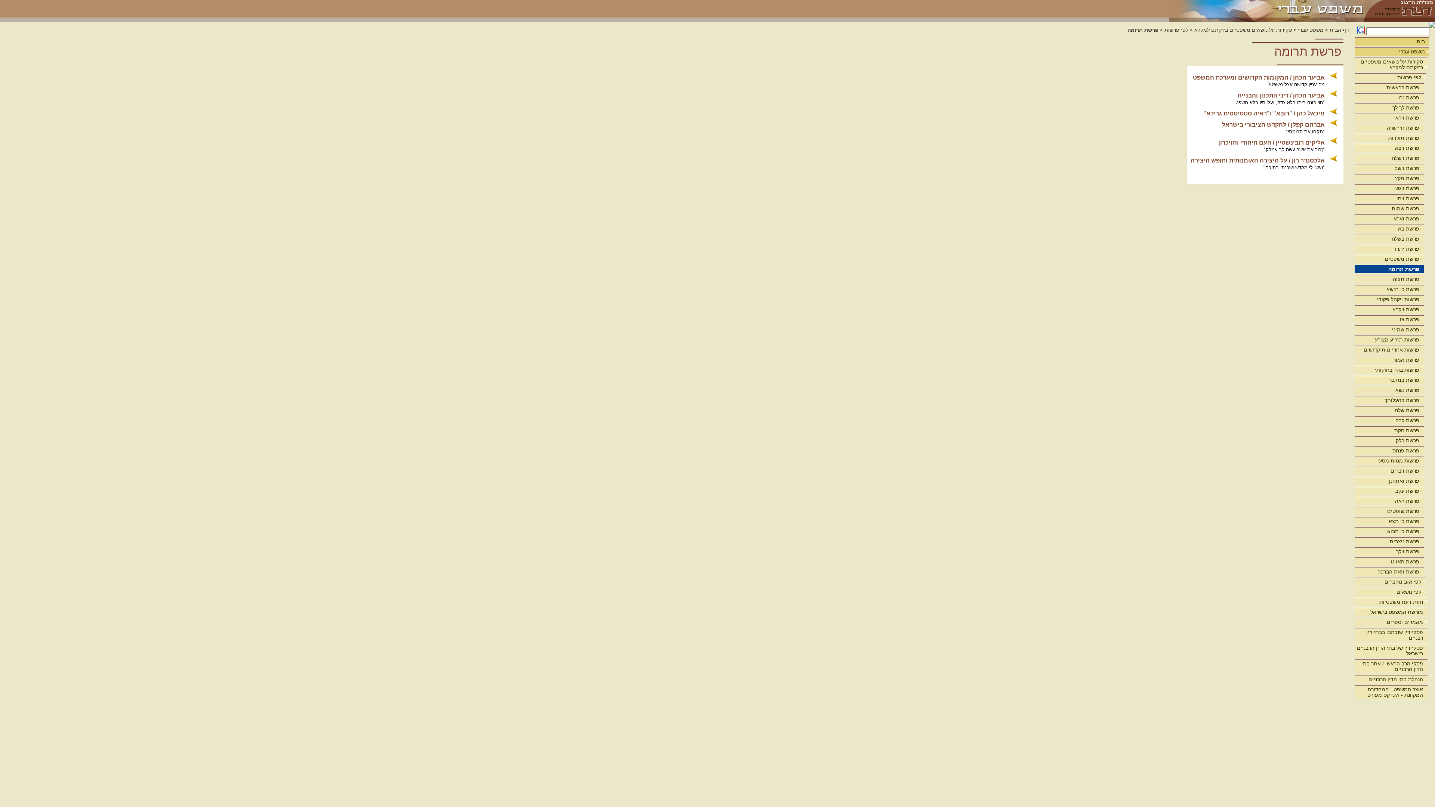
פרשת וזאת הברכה (1398, 572)
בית (1421, 41)
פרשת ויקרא (1405, 309)
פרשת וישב (1407, 168)
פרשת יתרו (1407, 249)
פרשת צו (1409, 319)
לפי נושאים (1409, 592)
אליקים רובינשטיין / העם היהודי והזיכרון (1271, 142)
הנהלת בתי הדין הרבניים (1395, 679)
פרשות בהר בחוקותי (1397, 370)
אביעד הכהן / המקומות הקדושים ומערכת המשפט (1259, 77)
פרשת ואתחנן (1404, 481)
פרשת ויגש (1407, 188)
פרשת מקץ (1407, 178)
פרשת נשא (1407, 390)
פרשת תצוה (1406, 279)
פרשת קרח (1407, 420)
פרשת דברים (1405, 471)
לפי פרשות (1409, 77)
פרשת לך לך (1405, 108)
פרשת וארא (1406, 219)
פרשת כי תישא (1402, 289)
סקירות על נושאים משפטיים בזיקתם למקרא (1392, 64)
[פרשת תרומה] (1266, 9)
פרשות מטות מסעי (1398, 461)
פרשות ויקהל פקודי (1398, 299)
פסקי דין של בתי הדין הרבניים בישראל (1390, 650)
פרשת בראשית (1402, 87)
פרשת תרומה (1403, 269)
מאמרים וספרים (1405, 622)
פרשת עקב (1407, 491)
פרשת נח (1409, 98)
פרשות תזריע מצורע (1397, 340)
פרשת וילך (1407, 551)
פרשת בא (1408, 229)
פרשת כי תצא (1404, 521)
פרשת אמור (1406, 360)
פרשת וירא (1407, 118)
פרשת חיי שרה (1403, 128)
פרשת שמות (1405, 208)
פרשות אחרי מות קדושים (1391, 350)
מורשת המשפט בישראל (1396, 612)
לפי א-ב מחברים (1403, 582)
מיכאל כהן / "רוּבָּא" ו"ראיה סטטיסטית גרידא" (1264, 113)
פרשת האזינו (1405, 562)
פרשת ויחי (1408, 198)
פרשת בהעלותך (1402, 400)
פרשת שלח (1407, 410)
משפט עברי (1412, 52)
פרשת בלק (1407, 440)
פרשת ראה (1407, 501)
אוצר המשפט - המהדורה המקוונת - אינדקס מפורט (1395, 692)
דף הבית (1339, 30)
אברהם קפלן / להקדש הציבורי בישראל (1273, 124)
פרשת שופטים (1403, 511)
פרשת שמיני (1405, 330)
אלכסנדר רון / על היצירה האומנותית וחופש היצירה (1258, 160)
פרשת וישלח (1405, 158)
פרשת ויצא (1407, 148)
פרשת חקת (1406, 430)
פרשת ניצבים (1404, 541)
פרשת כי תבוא (1403, 531)
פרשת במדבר (1404, 380)
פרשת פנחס (1405, 451)
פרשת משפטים (1402, 259)
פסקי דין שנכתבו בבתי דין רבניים (1394, 635)
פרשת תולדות (1403, 138)
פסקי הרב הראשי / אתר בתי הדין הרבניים (1392, 666)
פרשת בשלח (1405, 239)
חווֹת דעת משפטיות (1401, 602)
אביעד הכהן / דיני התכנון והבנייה (1281, 95)
